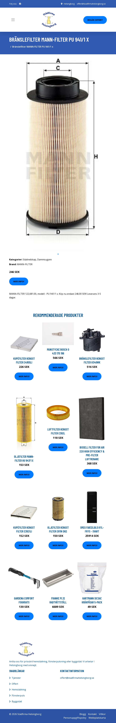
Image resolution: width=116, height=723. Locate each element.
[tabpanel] (58, 154)
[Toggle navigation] (13, 19)
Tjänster (16, 677)
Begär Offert (95, 19)
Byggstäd (17, 701)
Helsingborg (69, 3)
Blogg (83, 714)
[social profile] (20, 3)
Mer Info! (18, 281)
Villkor (102, 714)
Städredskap (29, 259)
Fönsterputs (18, 695)
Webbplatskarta (97, 717)
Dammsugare (44, 259)
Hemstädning (19, 689)
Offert (15, 683)
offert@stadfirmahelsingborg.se (91, 3)
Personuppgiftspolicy (75, 717)
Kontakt (92, 714)
